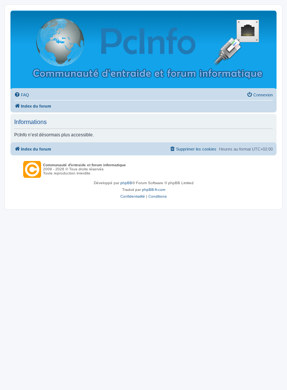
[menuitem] (21, 94)
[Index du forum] (147, 50)
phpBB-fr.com (153, 190)
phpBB (126, 183)
